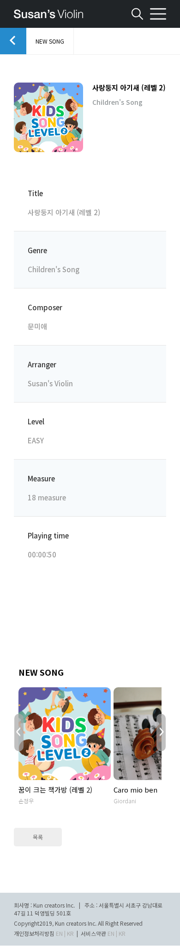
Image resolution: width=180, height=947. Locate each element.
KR (70, 933)
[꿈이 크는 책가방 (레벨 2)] (64, 733)
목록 (38, 837)
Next (161, 732)
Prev (19, 732)
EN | (61, 933)
